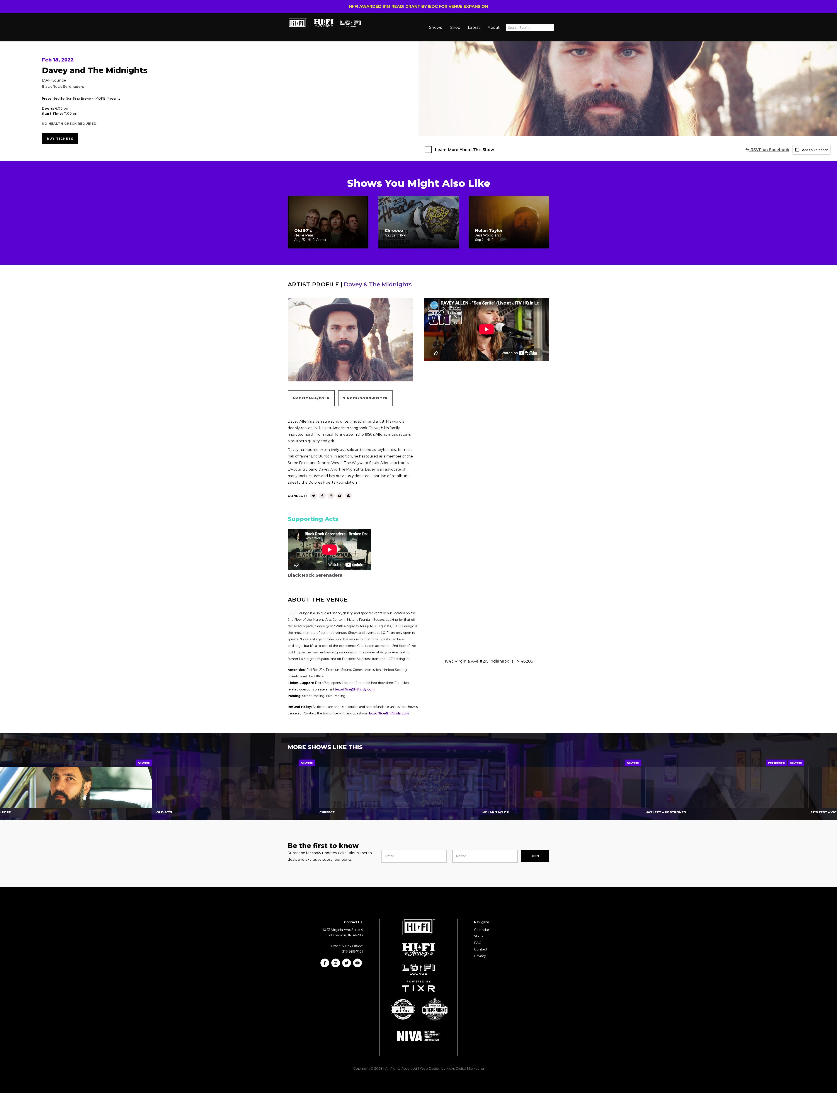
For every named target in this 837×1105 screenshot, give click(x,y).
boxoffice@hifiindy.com (354, 689)
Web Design (430, 1068)
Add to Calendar (815, 150)
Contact (480, 949)
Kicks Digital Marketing (465, 1068)
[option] (241, 787)
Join (535, 856)
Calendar (481, 930)
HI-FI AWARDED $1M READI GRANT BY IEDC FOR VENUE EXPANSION (418, 6)
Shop (455, 27)
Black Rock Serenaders (63, 87)
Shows (435, 27)
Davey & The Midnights (378, 284)
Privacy (480, 956)
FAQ (477, 943)
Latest (474, 27)
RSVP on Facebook (769, 149)
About (494, 27)
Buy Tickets (60, 139)
